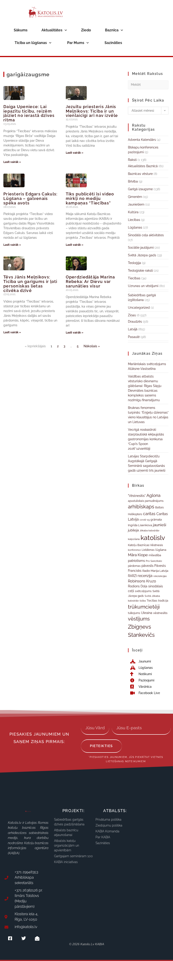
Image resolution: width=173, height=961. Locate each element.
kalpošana (134, 539)
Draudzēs (135, 321)
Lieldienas (148, 549)
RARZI (132, 576)
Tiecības (134, 278)
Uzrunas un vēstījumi (143, 286)
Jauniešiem (136, 204)
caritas (149, 513)
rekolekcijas (160, 576)
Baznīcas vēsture (140, 174)
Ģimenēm (135, 197)
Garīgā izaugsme (140, 189)
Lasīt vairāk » (12, 162)
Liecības (134, 220)
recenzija (145, 576)
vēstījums (139, 619)
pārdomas (134, 565)
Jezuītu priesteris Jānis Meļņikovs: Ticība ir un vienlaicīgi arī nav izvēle (92, 111)
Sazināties (113, 43)
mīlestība (155, 555)
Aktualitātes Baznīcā (143, 166)
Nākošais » (92, 346)
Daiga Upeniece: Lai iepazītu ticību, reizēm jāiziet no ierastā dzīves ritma (29, 113)
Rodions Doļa (137, 586)
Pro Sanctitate (154, 561)
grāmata (156, 519)
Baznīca (111, 30)
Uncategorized (139, 307)
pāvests (147, 565)
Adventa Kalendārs (142, 139)
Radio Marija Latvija (155, 570)
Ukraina (146, 613)
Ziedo (86, 30)
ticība (143, 600)
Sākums (20, 30)
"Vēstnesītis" (137, 496)
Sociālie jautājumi (141, 247)
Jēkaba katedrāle (149, 530)
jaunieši (159, 525)
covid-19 (145, 519)
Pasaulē (134, 337)
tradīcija (163, 600)
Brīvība (133, 181)
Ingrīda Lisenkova (140, 525)
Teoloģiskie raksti (140, 270)
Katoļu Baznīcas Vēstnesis (145, 545)
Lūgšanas (135, 227)
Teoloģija (134, 263)
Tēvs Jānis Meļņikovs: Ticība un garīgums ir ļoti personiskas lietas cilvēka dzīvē (30, 284)
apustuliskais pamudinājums (146, 500)
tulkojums (134, 613)
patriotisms (136, 560)
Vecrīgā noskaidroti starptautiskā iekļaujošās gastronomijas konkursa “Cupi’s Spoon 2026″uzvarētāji (146, 439)
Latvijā (132, 329)
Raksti (132, 160)
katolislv (153, 538)
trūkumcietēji (144, 607)
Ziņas (132, 315)
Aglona (153, 495)
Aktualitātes (51, 30)
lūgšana (160, 549)
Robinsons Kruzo (142, 581)
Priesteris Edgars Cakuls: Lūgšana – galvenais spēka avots (30, 198)
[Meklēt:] (148, 84)
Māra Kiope (138, 555)
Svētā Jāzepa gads (142, 255)
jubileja (133, 530)
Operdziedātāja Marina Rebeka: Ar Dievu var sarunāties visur (90, 281)
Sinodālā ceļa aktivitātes (146, 235)
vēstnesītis (160, 613)
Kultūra (133, 212)
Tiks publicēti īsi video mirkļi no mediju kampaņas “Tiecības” (90, 198)
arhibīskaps (141, 506)
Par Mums (75, 43)
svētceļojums (143, 591)
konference (134, 550)
